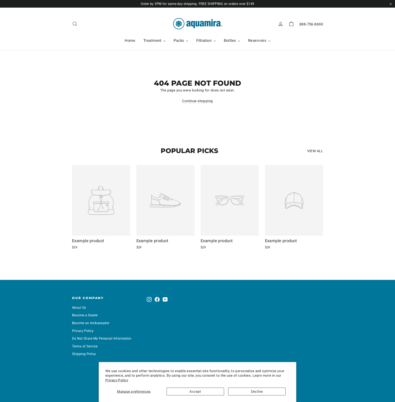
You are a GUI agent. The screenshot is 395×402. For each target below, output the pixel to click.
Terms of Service (85, 346)
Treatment (152, 40)
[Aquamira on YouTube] (165, 299)
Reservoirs (257, 40)
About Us (79, 308)
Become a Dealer (85, 315)
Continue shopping (197, 101)
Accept (195, 391)
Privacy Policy (116, 380)
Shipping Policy (84, 354)
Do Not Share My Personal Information (101, 338)
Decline (257, 391)
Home (130, 40)
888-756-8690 (311, 24)
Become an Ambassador (90, 323)
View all (315, 151)
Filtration (204, 40)
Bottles (230, 40)
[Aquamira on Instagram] (149, 299)
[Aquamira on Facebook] (157, 299)
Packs (179, 40)
